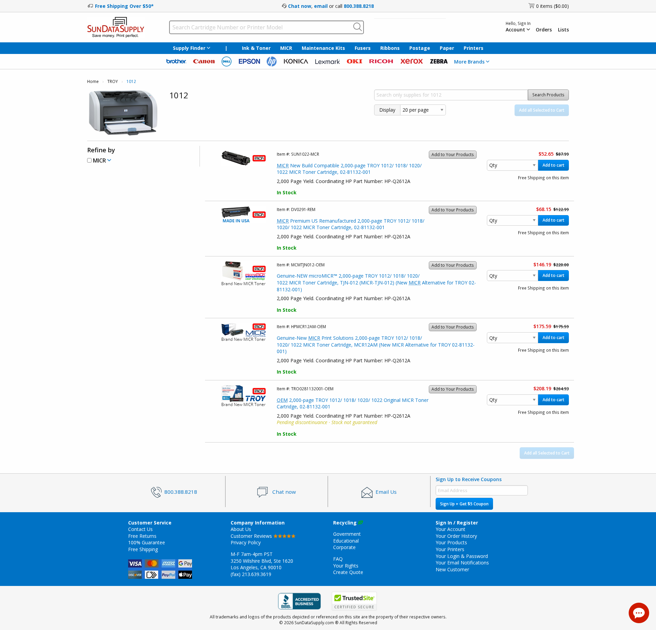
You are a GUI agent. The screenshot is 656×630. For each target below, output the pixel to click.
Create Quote (348, 572)
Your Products (451, 542)
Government (347, 534)
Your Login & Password (462, 556)
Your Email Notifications (462, 562)
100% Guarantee (146, 542)
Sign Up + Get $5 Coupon (464, 504)
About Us (241, 529)
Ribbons (390, 48)
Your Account (450, 529)
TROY (112, 81)
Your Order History (456, 536)
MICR (286, 48)
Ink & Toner (256, 48)
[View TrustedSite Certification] (354, 601)
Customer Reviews (252, 536)
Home (93, 81)
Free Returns (142, 536)
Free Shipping (143, 549)
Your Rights (345, 565)
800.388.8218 (359, 6)
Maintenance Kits (323, 48)
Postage (419, 48)
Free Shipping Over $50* (124, 6)
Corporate (344, 547)
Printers (473, 48)
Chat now (299, 6)
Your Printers (450, 549)
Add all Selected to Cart (541, 110)
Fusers (363, 48)
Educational (346, 540)
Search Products (548, 95)
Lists (563, 29)
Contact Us (140, 529)
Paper (447, 48)
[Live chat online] (639, 613)
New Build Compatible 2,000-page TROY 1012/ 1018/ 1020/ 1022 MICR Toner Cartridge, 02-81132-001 (349, 169)
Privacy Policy (246, 542)
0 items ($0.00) (552, 6)
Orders (544, 29)
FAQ (338, 559)
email (321, 6)
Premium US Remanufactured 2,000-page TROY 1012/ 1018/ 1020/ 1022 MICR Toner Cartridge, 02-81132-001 (350, 224)
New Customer (452, 569)
